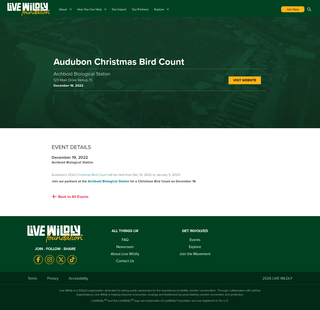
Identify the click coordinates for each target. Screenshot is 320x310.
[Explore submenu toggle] (167, 9)
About (63, 9)
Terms (32, 278)
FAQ (125, 239)
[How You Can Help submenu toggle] (105, 9)
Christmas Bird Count (92, 174)
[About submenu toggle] (70, 9)
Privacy (53, 278)
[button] (309, 9)
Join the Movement (194, 253)
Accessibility (78, 278)
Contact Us (125, 260)
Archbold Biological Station (108, 181)
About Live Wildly (125, 253)
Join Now (293, 9)
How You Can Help (89, 9)
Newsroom (125, 246)
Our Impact (119, 9)
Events (195, 239)
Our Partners (140, 9)
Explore (159, 9)
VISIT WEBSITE (244, 80)
